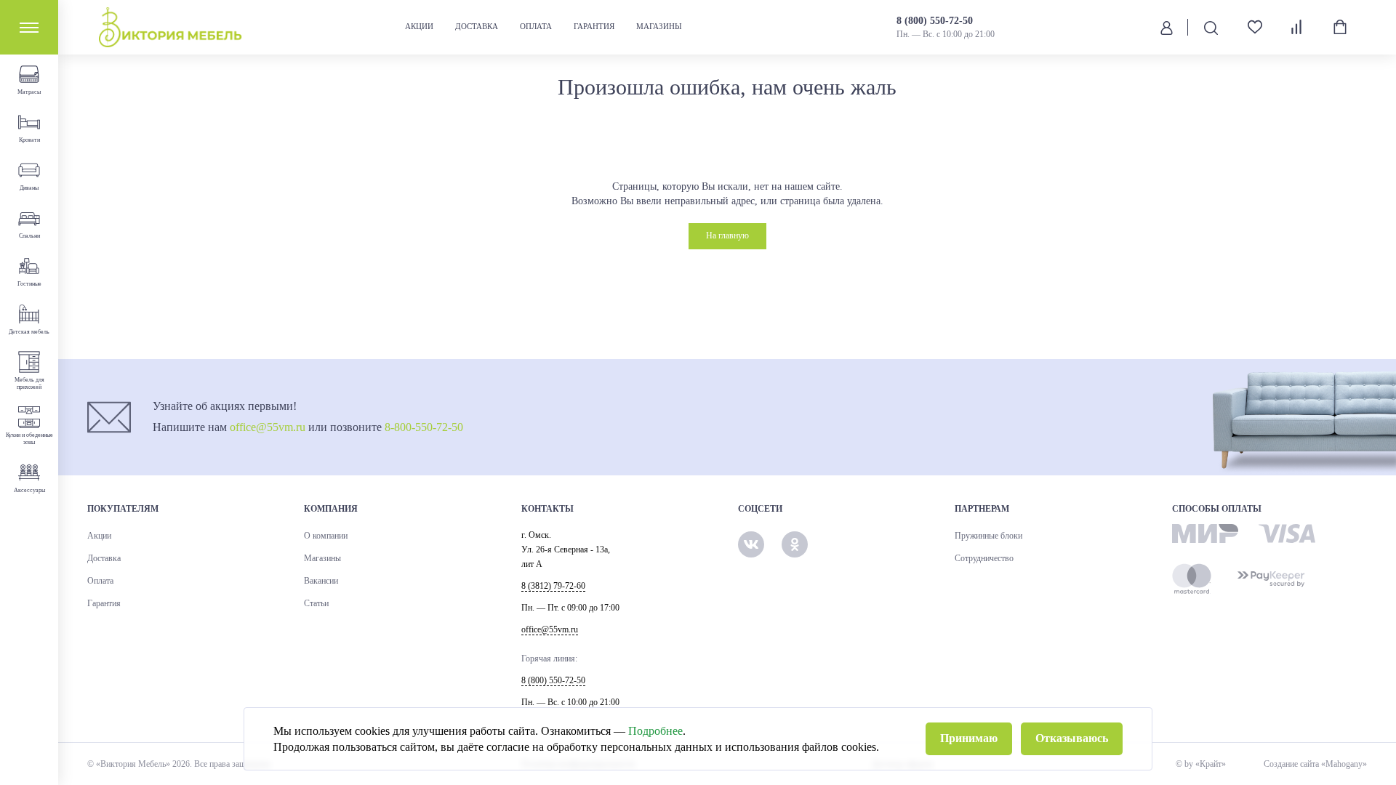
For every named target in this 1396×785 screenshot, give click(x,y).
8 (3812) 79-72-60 (553, 586)
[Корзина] (1340, 27)
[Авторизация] (1166, 27)
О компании (326, 536)
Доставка (476, 26)
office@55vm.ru (267, 427)
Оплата (536, 26)
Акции (419, 26)
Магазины (659, 26)
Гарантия (594, 26)
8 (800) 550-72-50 (934, 20)
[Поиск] (1211, 27)
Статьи (316, 603)
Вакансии (321, 581)
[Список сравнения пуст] (1297, 27)
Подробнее (655, 731)
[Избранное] (1249, 27)
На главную (727, 235)
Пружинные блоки (988, 536)
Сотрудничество (984, 558)
